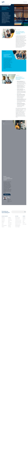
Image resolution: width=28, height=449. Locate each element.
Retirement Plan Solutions (18, 222)
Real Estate (9, 225)
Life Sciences (9, 218)
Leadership (24, 218)
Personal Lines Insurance (18, 221)
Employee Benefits (17, 218)
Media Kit (24, 222)
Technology (9, 226)
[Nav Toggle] (26, 2)
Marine (9, 221)
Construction (3, 218)
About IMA (24, 217)
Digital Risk (3, 221)
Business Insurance (17, 217)
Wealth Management (17, 225)
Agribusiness (3, 217)
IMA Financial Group (3, 2)
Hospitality (9, 217)
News (23, 221)
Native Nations (10, 222)
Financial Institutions (4, 225)
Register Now (6, 194)
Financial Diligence (17, 226)
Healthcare (3, 226)
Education (3, 222)
